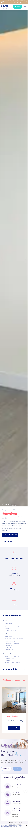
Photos (14, 504)
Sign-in (17, 768)
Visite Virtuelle (8, 504)
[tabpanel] (14, 710)
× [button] (27, 826)
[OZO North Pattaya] (5, 7)
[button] (2, 258)
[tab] (14, 615)
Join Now (6, 768)
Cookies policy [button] (18, 826)
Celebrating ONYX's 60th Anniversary (16, 2)
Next (24, 685)
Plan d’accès (8, 541)
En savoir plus (14, 728)
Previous (19, 685)
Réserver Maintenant (10, 535)
